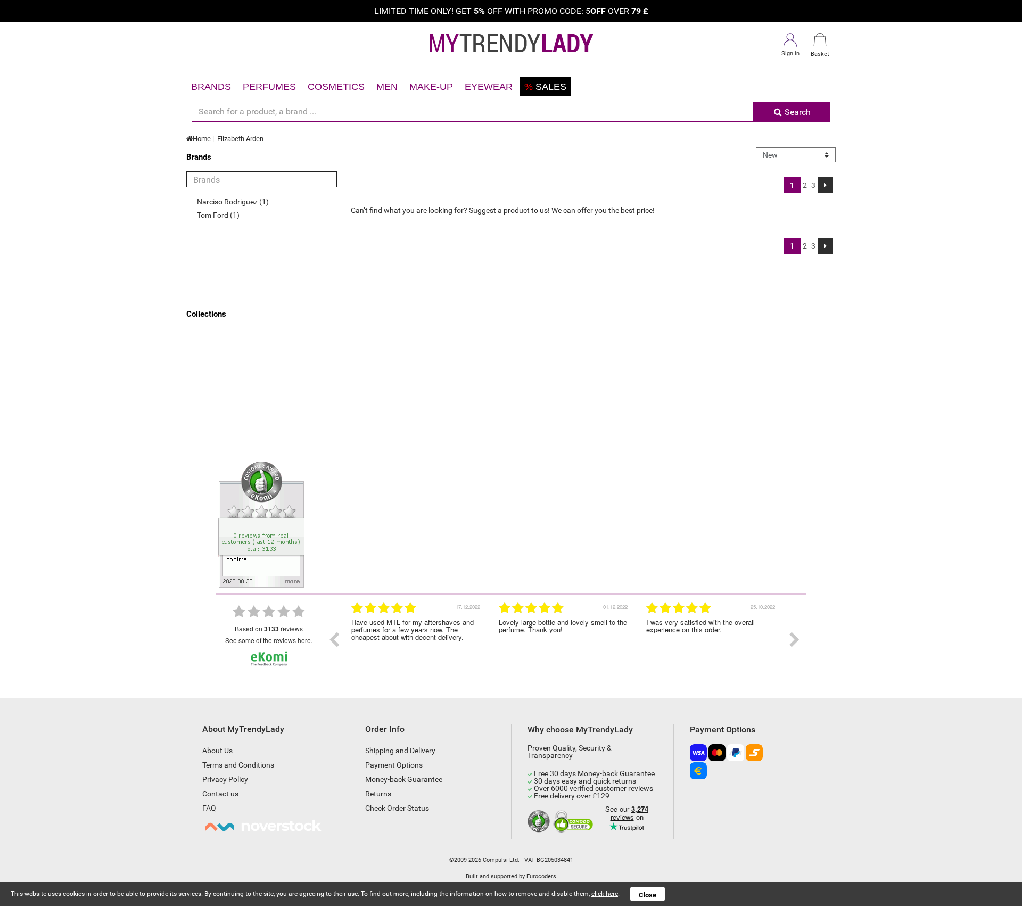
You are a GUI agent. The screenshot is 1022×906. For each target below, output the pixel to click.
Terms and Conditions (238, 765)
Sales (545, 86)
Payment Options (394, 765)
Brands (211, 86)
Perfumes (269, 86)
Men (387, 86)
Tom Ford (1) (218, 215)
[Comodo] (574, 822)
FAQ (209, 808)
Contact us (220, 793)
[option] (417, 640)
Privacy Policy (225, 779)
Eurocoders (541, 876)
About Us (217, 750)
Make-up (431, 86)
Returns (378, 793)
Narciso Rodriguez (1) (233, 201)
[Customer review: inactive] (261, 524)
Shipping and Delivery (400, 750)
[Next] (825, 185)
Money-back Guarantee (403, 779)
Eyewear (489, 86)
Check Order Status (397, 808)
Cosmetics (336, 86)
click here (604, 893)
